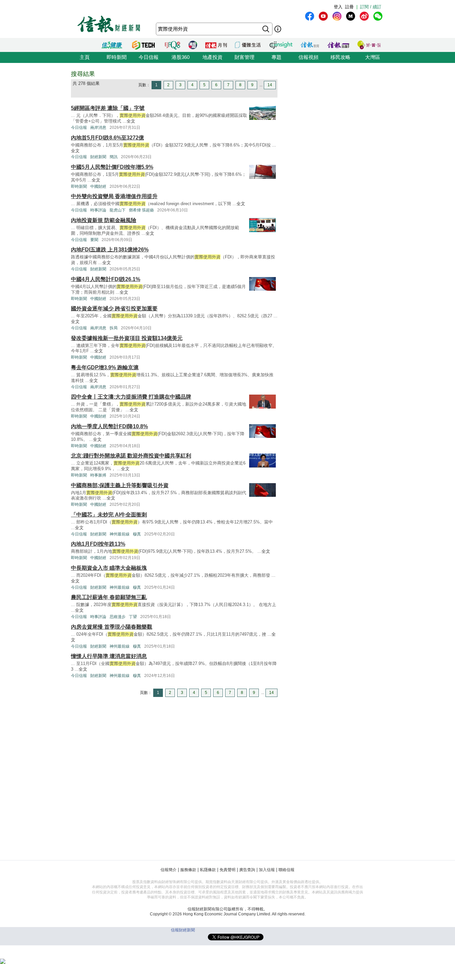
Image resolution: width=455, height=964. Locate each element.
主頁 (85, 57)
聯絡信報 (286, 869)
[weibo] (364, 16)
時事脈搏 (98, 475)
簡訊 (114, 157)
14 (269, 85)
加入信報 (267, 869)
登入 (338, 6)
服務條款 (188, 869)
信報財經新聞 (183, 930)
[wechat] (377, 16)
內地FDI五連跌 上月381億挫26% (110, 249)
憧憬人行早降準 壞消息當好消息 (109, 656)
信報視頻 (308, 57)
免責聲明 (227, 869)
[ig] (336, 16)
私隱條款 (208, 869)
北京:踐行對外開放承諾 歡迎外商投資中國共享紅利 (131, 456)
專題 (276, 57)
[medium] (350, 16)
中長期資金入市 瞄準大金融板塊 (109, 568)
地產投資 (213, 57)
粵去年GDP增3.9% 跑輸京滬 (105, 367)
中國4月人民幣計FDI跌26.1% (105, 279)
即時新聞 (117, 57)
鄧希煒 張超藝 (141, 210)
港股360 (181, 57)
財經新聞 (98, 157)
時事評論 (98, 210)
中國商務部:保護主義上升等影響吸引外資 (120, 485)
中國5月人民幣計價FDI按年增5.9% (112, 167)
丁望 (133, 616)
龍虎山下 (118, 210)
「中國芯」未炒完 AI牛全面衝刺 (109, 514)
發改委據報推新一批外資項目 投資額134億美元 (127, 338)
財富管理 (244, 57)
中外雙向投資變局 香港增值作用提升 (114, 196)
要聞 (94, 239)
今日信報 (149, 57)
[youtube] (323, 16)
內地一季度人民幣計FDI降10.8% (109, 426)
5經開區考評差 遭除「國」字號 (108, 108)
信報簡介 (169, 869)
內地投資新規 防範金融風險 (103, 220)
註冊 (349, 6)
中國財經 (98, 186)
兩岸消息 (98, 127)
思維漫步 (118, 616)
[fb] (309, 16)
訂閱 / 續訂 (370, 6)
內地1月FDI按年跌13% (98, 544)
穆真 (137, 534)
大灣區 (372, 57)
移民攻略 (340, 57)
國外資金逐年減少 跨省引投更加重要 (114, 308)
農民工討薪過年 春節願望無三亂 (109, 597)
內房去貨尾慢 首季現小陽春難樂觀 (111, 627)
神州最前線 (120, 534)
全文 (131, 121)
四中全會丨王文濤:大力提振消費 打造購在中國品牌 (131, 397)
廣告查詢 (247, 869)
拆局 (114, 328)
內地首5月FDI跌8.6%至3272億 (107, 138)
